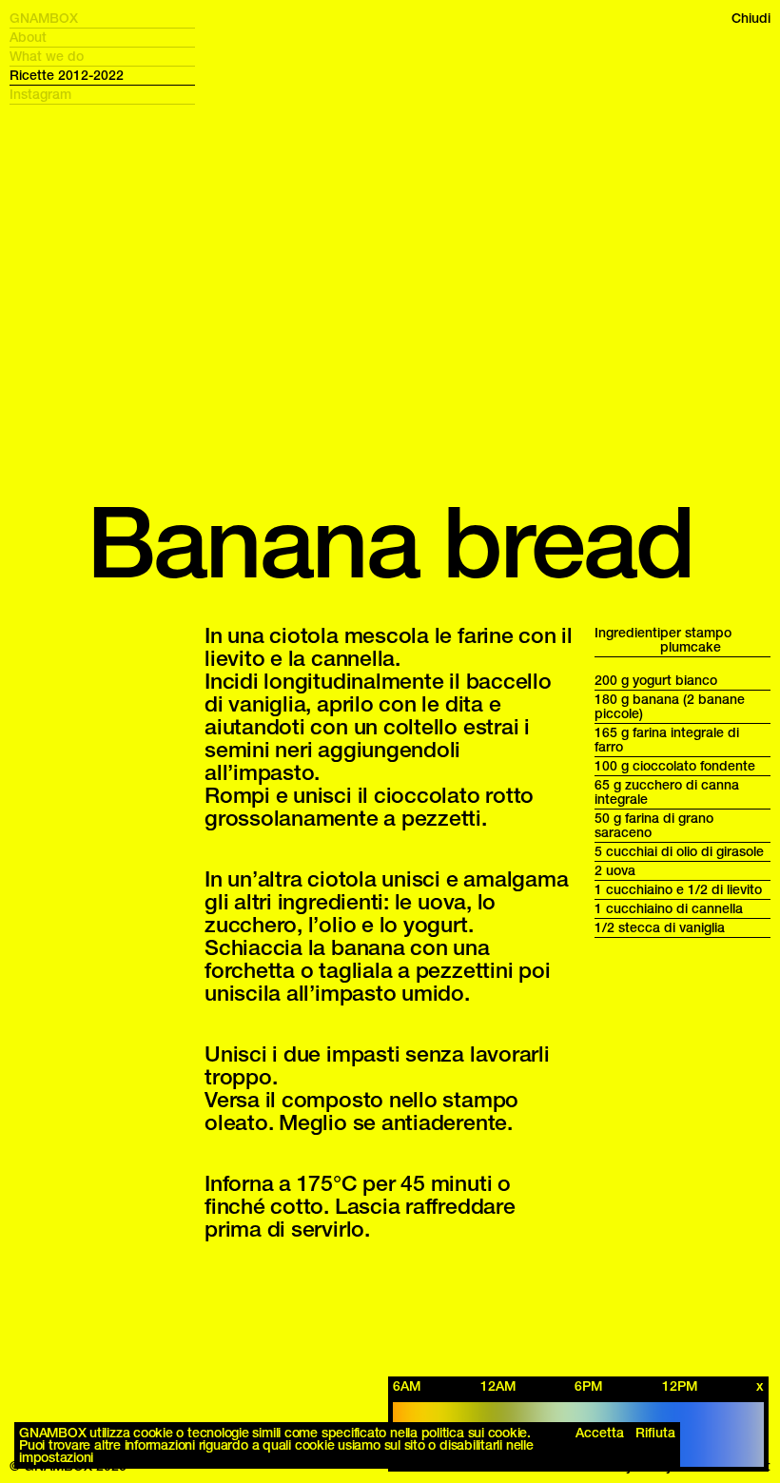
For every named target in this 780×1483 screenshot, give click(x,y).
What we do (47, 56)
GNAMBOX (44, 18)
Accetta (599, 1433)
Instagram (40, 95)
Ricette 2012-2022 (67, 75)
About (28, 37)
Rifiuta (655, 1433)
